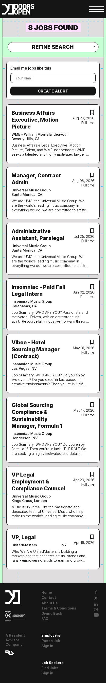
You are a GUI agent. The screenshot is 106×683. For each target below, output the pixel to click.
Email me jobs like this (30, 68)
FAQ (44, 618)
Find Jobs (49, 668)
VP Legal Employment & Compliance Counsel (38, 481)
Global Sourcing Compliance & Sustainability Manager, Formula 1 (37, 415)
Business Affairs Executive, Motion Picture (35, 120)
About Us (49, 603)
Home (46, 592)
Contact (48, 597)
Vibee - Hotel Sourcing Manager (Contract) (36, 349)
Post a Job (50, 641)
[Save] (91, 113)
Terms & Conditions (58, 608)
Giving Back (51, 613)
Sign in (47, 646)
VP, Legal (24, 537)
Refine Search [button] (53, 47)
